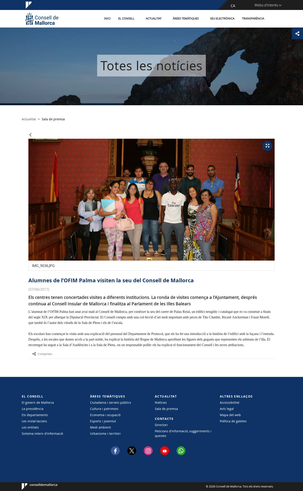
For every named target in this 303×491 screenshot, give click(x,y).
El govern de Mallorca (38, 402)
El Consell (126, 18)
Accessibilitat (229, 402)
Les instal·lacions (34, 421)
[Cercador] (273, 19)
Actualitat (153, 18)
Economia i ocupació (105, 415)
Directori (161, 425)
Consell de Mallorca (35, 486)
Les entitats (30, 427)
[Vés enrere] (30, 135)
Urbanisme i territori (105, 433)
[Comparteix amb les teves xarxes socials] (297, 33)
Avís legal (227, 409)
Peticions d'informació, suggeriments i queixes (183, 433)
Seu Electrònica (222, 18)
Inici (107, 18)
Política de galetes (233, 421)
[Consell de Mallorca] (41, 19)
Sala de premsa (166, 409)
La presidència (32, 409)
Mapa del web (230, 415)
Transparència (253, 18)
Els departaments (35, 415)
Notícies (161, 402)
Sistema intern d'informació (42, 433)
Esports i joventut (103, 421)
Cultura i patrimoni (104, 409)
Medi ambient (100, 427)
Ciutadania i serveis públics (110, 402)
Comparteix (45, 354)
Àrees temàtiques (186, 18)
